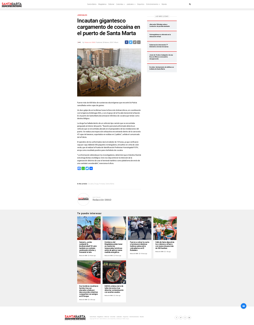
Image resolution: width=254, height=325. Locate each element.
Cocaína (91, 184)
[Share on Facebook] (126, 42)
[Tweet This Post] (130, 42)
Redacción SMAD (90, 42)
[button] (243, 306)
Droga (96, 184)
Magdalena (102, 4)
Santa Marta (91, 4)
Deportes (140, 4)
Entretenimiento (152, 4)
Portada (102, 184)
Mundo (164, 4)
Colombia (119, 4)
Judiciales (130, 4)
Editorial (111, 4)
